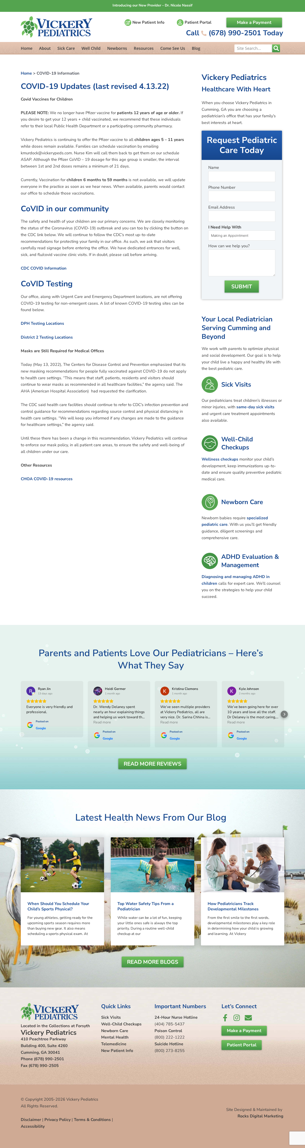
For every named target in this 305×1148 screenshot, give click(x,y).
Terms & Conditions (92, 1119)
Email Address (221, 207)
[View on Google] (30, 691)
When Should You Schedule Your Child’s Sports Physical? (58, 906)
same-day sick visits (255, 407)
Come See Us (172, 48)
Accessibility (33, 1126)
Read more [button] (102, 722)
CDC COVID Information (44, 268)
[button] (20, 714)
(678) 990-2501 (49, 1059)
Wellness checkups (220, 459)
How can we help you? (229, 246)
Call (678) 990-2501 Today (234, 33)
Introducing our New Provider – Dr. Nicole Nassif (152, 5)
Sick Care (66, 48)
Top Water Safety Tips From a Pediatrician (145, 906)
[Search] (276, 48)
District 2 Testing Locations (47, 337)
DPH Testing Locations (42, 323)
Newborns (117, 48)
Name (213, 167)
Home (26, 48)
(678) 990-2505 (44, 1065)
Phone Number (221, 187)
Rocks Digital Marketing (260, 1116)
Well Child (90, 48)
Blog (196, 48)
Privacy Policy (57, 1119)
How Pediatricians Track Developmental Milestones (233, 906)
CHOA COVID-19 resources (47, 479)
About (45, 48)
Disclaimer (31, 1119)
